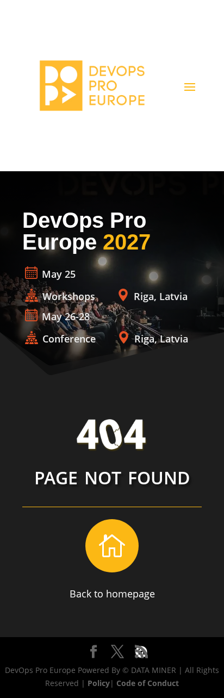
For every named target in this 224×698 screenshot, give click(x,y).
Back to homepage (112, 593)
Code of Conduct (147, 683)
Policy (99, 683)
